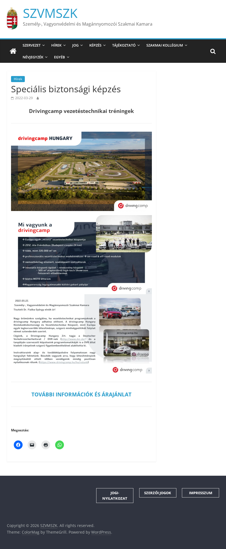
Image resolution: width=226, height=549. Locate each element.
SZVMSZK (50, 12)
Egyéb (59, 57)
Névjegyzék (33, 57)
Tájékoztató (124, 45)
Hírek (56, 45)
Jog (75, 45)
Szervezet (32, 45)
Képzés (95, 45)
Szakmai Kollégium (164, 45)
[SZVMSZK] (13, 51)
